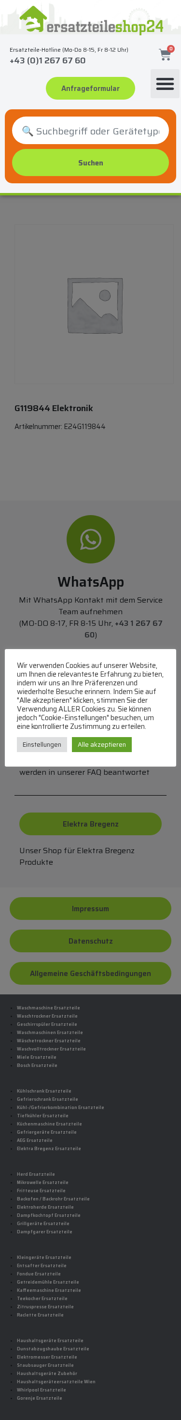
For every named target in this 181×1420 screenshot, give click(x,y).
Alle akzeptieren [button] (102, 745)
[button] (165, 83)
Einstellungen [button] (42, 745)
